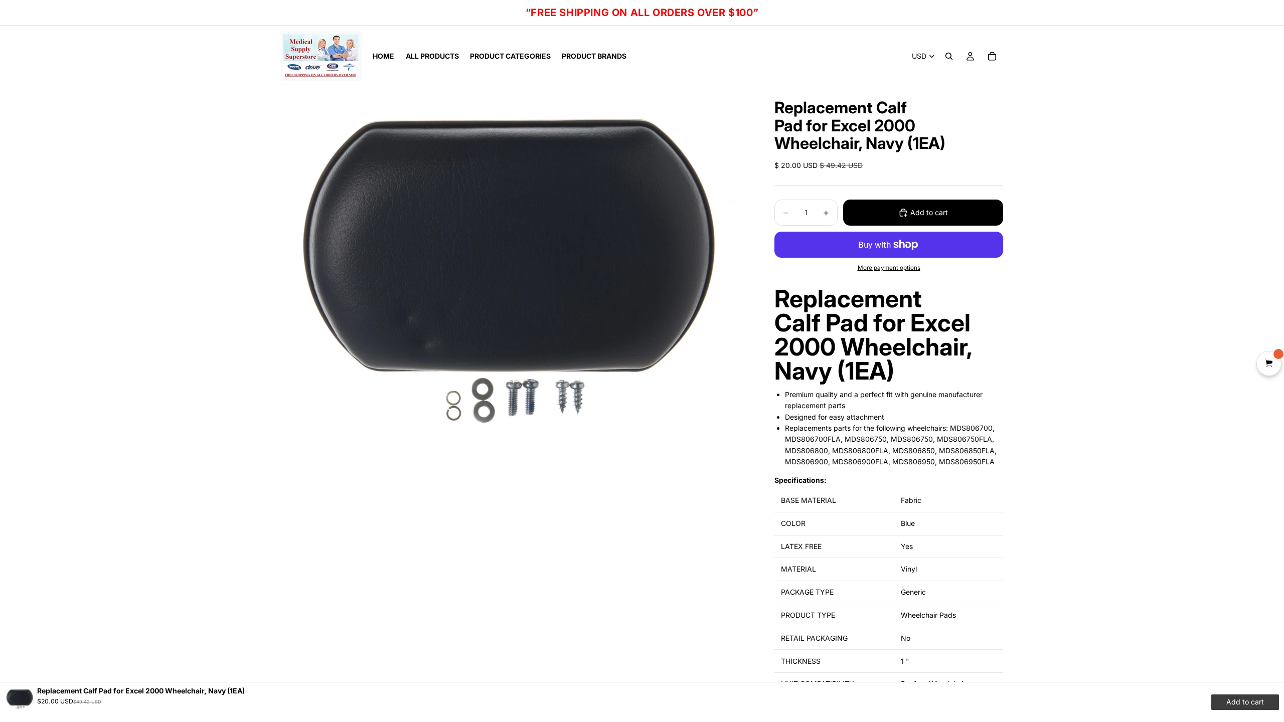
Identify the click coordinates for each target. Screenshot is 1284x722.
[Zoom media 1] (515, 267)
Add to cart (929, 212)
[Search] (949, 56)
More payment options (889, 267)
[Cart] (992, 56)
